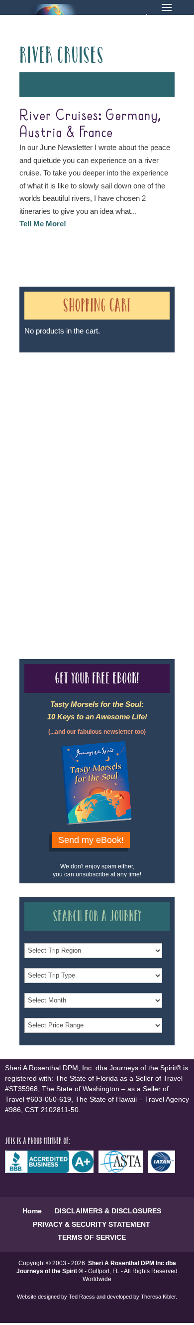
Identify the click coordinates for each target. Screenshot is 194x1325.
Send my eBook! (91, 840)
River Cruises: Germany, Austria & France (90, 124)
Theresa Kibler (158, 1297)
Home (32, 1211)
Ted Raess (82, 1297)
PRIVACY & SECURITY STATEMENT (91, 1224)
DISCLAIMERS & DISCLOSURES (108, 1211)
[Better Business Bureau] (51, 1170)
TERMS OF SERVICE (92, 1237)
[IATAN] (164, 1170)
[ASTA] (123, 1170)
